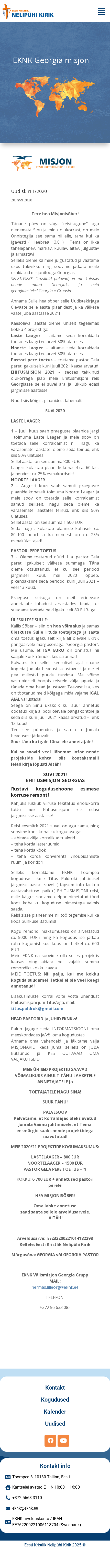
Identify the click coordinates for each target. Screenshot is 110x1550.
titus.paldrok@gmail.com (37, 1008)
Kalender (55, 1411)
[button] (101, 11)
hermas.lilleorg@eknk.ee (55, 1287)
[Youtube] (63, 1441)
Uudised (55, 1424)
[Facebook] (50, 1441)
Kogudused (55, 1399)
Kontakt (55, 1387)
